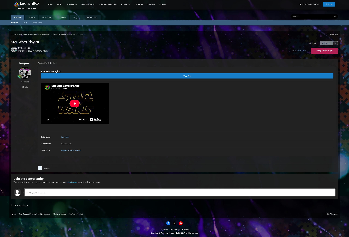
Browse (17, 17)
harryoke (24, 63)
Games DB (138, 5)
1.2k (26, 87)
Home (50, 5)
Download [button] (72, 5)
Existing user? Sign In (309, 4)
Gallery (63, 17)
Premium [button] (151, 5)
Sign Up (329, 4)
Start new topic (299, 50)
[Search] (335, 16)
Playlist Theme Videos (71, 150)
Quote (46, 168)
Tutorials (125, 5)
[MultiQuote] (40, 168)
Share (313, 43)
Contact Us (175, 229)
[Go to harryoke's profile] (25, 73)
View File (187, 76)
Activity (31, 17)
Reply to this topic (324, 50)
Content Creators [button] (108, 5)
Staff (25, 22)
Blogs (75, 17)
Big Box (162, 5)
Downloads (47, 17)
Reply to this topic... (37, 192)
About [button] (60, 5)
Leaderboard (91, 17)
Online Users (37, 22)
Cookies (185, 229)
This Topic (325, 16)
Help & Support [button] (88, 5)
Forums (14, 22)
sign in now (72, 182)
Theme (163, 229)
